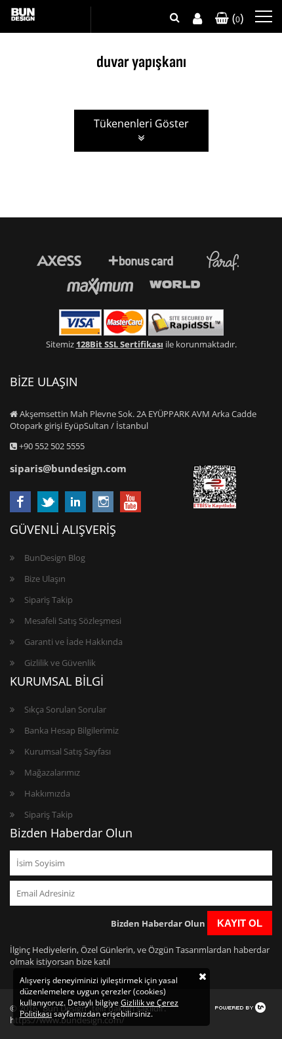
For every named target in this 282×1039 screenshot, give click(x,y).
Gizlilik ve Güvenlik (60, 663)
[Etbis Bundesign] (214, 505)
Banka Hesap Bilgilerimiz (71, 730)
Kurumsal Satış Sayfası (67, 751)
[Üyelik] (197, 19)
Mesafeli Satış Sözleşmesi (72, 621)
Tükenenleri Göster (141, 123)
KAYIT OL (239, 923)
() (236, 18)
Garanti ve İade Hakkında (73, 642)
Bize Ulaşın (45, 579)
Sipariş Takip (48, 600)
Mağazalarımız (52, 772)
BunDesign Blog (54, 558)
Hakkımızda (47, 793)
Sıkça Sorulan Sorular (65, 709)
